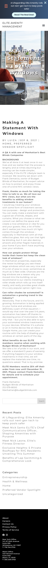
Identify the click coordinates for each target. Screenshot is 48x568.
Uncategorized (12, 494)
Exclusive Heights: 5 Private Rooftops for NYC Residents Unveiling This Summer (21, 450)
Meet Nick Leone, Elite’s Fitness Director (19, 442)
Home (7, 143)
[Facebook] (3, 535)
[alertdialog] (24, 9)
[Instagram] (7, 535)
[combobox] (20, 401)
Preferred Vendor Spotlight (21, 489)
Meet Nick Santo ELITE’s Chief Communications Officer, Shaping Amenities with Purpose (23, 432)
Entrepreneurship (14, 477)
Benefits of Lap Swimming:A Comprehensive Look (22, 459)
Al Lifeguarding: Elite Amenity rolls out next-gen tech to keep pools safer (23, 420)
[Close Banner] (45, 2)
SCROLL (24, 93)
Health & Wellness (14, 481)
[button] (43, 25)
